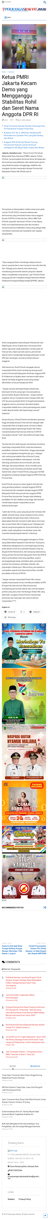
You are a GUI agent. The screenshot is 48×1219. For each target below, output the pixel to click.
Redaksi (11, 1199)
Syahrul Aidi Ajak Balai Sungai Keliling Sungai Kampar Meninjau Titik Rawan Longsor (12, 950)
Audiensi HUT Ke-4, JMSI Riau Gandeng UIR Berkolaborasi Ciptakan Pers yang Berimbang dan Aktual (23, 135)
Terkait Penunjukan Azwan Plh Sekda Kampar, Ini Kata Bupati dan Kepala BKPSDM (36, 950)
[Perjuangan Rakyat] (24, 10)
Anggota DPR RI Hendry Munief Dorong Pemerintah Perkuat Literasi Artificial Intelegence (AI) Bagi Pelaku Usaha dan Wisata (24, 145)
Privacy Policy (25, 1199)
